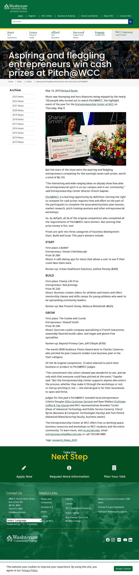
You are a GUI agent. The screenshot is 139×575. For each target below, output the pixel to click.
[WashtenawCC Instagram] (113, 540)
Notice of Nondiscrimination (112, 511)
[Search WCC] (130, 21)
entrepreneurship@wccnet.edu (63, 434)
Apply (20, 16)
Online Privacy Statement (111, 507)
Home (11, 82)
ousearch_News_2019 (64, 440)
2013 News (18, 141)
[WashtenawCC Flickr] (119, 540)
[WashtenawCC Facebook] (108, 540)
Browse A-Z (47, 507)
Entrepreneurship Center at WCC (94, 104)
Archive (29, 82)
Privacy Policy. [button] (30, 570)
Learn (33, 35)
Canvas (69, 503)
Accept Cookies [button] (123, 568)
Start (12, 35)
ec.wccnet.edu (91, 430)
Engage (100, 33)
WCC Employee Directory (78, 508)
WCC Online (47, 16)
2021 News (18, 105)
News (19, 82)
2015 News (18, 132)
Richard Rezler (69, 90)
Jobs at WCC (47, 520)
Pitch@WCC (52, 197)
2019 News (18, 114)
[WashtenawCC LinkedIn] (130, 540)
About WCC (109, 16)
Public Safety (72, 512)
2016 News (18, 128)
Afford (55, 35)
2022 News (18, 101)
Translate (31, 524)
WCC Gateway (124, 33)
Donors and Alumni (89, 16)
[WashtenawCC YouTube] (125, 540)
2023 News (18, 96)
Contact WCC (126, 16)
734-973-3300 (15, 508)
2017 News (18, 123)
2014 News (18, 137)
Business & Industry (66, 16)
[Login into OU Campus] (1, 557)
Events (44, 516)
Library (69, 498)
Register (32, 16)
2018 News (18, 119)
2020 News (18, 110)
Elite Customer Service (79, 401)
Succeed (78, 35)
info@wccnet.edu (17, 512)
